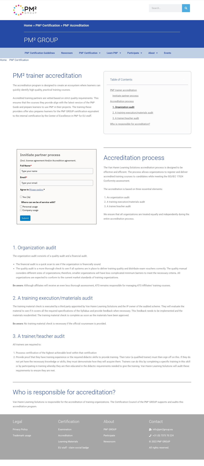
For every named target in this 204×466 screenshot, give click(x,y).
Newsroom (67, 53)
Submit (25, 218)
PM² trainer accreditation (123, 90)
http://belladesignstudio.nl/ (28, 443)
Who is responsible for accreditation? (130, 124)
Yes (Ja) (26, 197)
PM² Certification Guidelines (40, 53)
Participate (133, 53)
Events (167, 53)
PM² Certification (48, 25)
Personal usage (30, 206)
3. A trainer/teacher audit (126, 118)
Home (28, 25)
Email (23, 177)
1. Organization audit (123, 107)
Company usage (30, 210)
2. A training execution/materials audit (133, 112)
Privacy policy (36, 189)
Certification (68, 421)
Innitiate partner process (125, 95)
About (151, 53)
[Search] (186, 8)
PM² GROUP (41, 40)
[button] (184, 79)
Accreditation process (122, 101)
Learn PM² (112, 53)
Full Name (26, 165)
